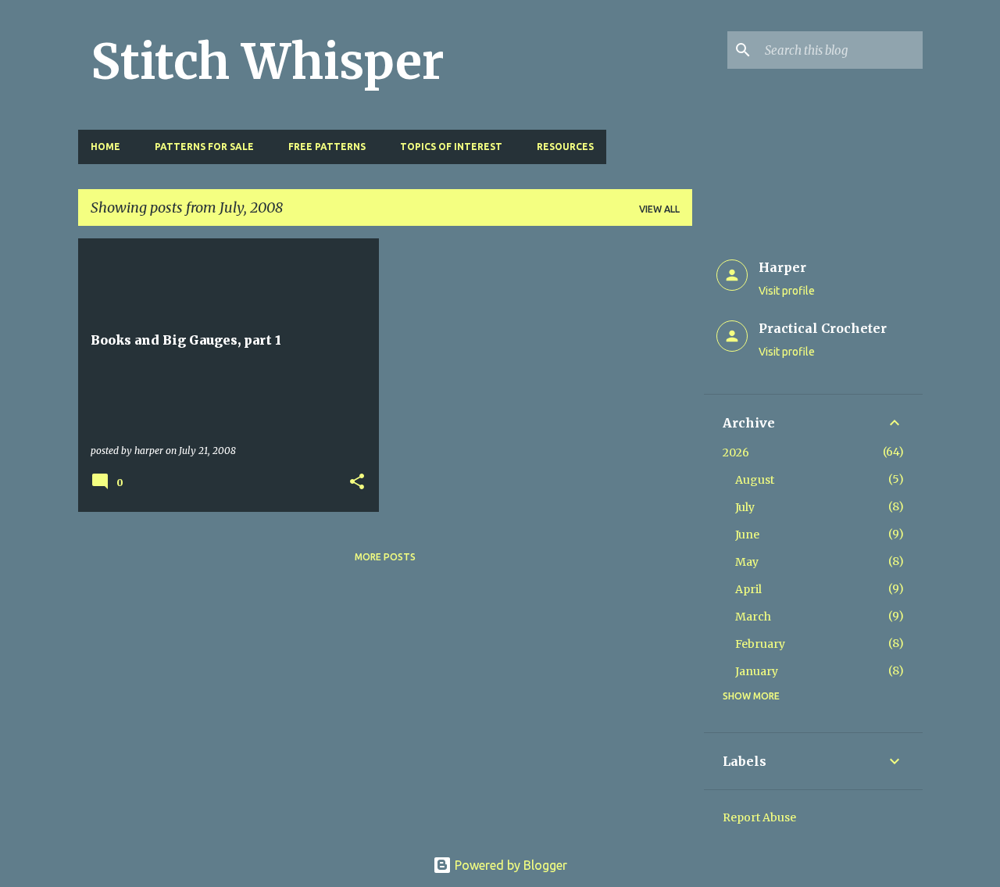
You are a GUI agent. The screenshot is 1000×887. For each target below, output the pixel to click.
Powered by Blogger (509, 865)
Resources (565, 146)
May (747, 562)
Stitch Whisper (268, 61)
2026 (736, 452)
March (753, 617)
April (748, 589)
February (760, 644)
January (756, 671)
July (745, 507)
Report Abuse (759, 817)
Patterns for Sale (204, 146)
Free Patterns (327, 146)
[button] (357, 482)
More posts (385, 557)
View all (659, 209)
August (754, 480)
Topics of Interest (451, 146)
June (747, 535)
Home (105, 146)
